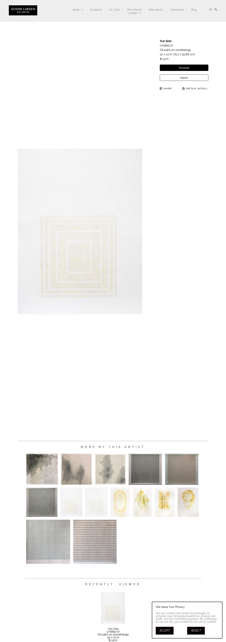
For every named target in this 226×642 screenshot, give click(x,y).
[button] (78, 9)
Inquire (184, 77)
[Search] (215, 9)
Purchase (184, 67)
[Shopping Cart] (210, 9)
